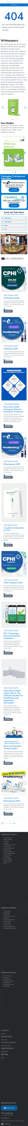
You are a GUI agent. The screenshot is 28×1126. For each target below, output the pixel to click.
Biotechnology (7, 912)
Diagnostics (6, 918)
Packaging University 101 (17, 258)
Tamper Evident (7, 862)
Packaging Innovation (9, 981)
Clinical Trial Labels (8, 839)
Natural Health (7, 923)
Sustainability (7, 986)
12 (10, 823)
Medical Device (7, 921)
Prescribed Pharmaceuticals (10, 928)
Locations (3, 1033)
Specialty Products (8, 860)
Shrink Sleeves (7, 856)
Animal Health (7, 911)
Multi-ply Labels (7, 850)
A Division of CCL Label (8, 1115)
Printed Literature (8, 855)
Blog (7, 258)
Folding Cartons (7, 846)
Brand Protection (8, 837)
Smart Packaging (8, 858)
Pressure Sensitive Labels (9, 853)
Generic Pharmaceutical (9, 919)
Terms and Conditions (6, 1045)
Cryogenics (6, 843)
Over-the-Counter (8, 925)
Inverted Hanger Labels (9, 848)
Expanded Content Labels (9, 844)
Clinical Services (7, 979)
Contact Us (7, 1124)
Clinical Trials (7, 914)
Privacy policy (4, 1039)
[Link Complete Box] (14, 290)
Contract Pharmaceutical (9, 916)
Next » (14, 823)
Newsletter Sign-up (8, 1103)
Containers (6, 841)
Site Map (3, 1057)
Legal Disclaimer (4, 1051)
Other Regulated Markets (9, 926)
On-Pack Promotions (8, 851)
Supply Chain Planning (9, 984)
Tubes (5, 863)
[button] (2, 107)
